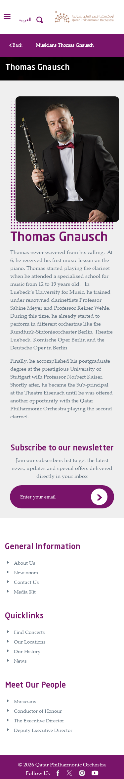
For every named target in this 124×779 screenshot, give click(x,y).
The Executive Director (39, 720)
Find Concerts (29, 632)
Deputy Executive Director (43, 730)
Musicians (46, 45)
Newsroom (26, 572)
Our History (27, 651)
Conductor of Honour (38, 710)
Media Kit (25, 591)
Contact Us (26, 582)
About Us (24, 562)
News (20, 660)
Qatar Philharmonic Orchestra (70, 764)
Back (17, 45)
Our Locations (29, 641)
